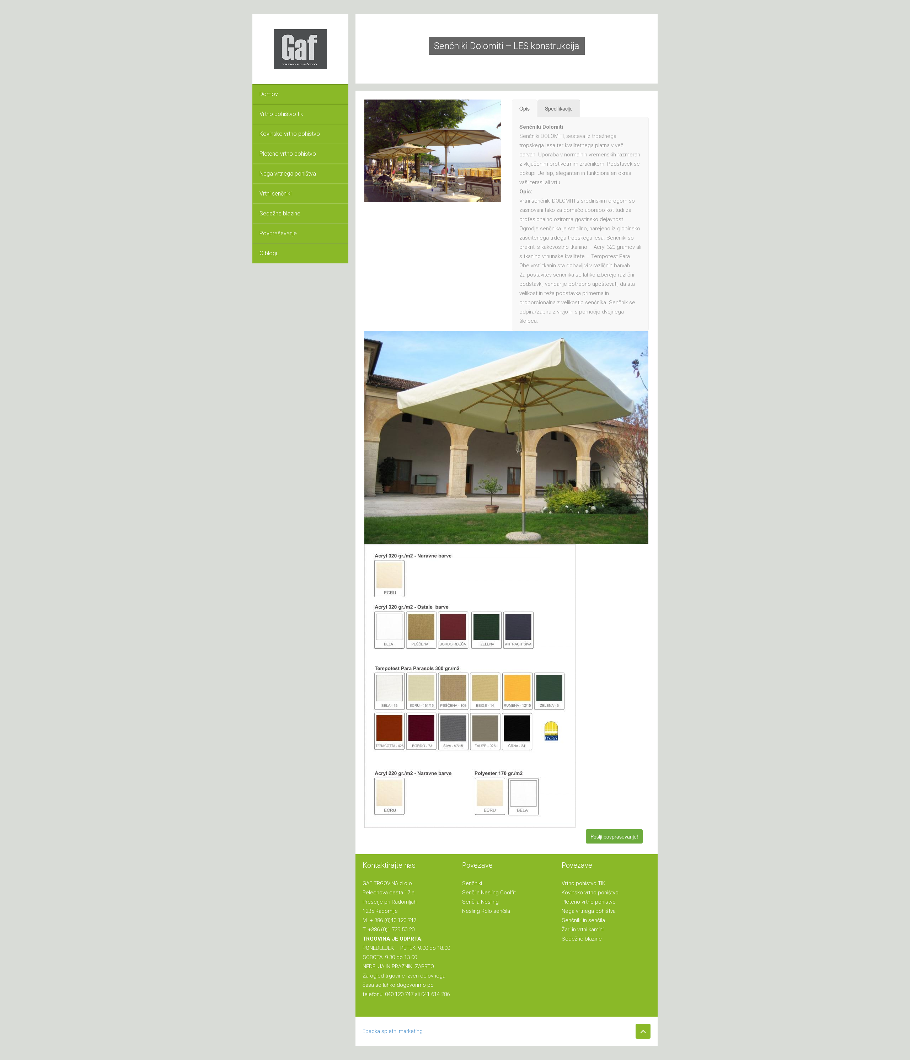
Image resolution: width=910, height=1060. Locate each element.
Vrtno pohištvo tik (281, 114)
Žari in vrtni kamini (583, 929)
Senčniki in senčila (583, 920)
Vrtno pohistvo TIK (583, 883)
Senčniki (472, 883)
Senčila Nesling (480, 902)
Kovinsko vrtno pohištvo (289, 133)
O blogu (269, 253)
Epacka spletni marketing (393, 1031)
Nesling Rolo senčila (486, 911)
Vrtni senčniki (275, 193)
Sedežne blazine (279, 213)
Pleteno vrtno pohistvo (589, 902)
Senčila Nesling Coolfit (489, 892)
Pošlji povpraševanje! (614, 836)
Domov (268, 94)
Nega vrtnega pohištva (287, 173)
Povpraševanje (278, 233)
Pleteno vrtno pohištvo (287, 153)
